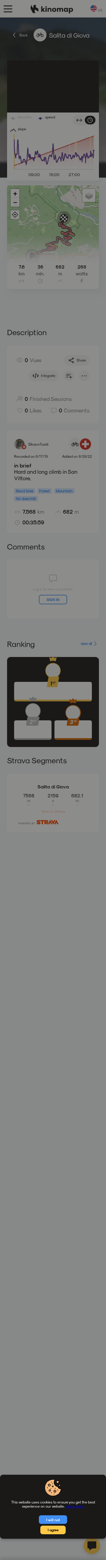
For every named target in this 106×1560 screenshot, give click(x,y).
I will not (53, 1520)
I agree (53, 1530)
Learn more (75, 1506)
